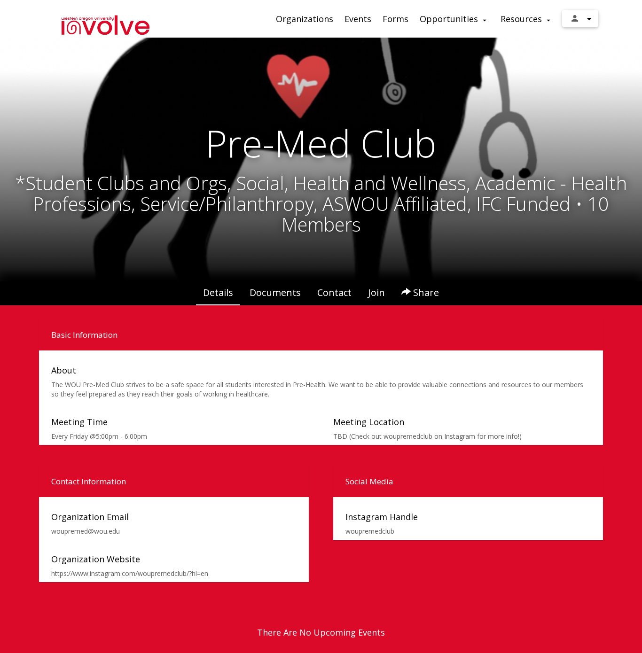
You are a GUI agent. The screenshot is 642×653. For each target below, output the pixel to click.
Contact (334, 292)
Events (357, 18)
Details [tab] (218, 292)
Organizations (304, 18)
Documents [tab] (275, 292)
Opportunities (450, 18)
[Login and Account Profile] (580, 18)
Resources (522, 18)
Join (376, 292)
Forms (395, 18)
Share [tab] (425, 292)
